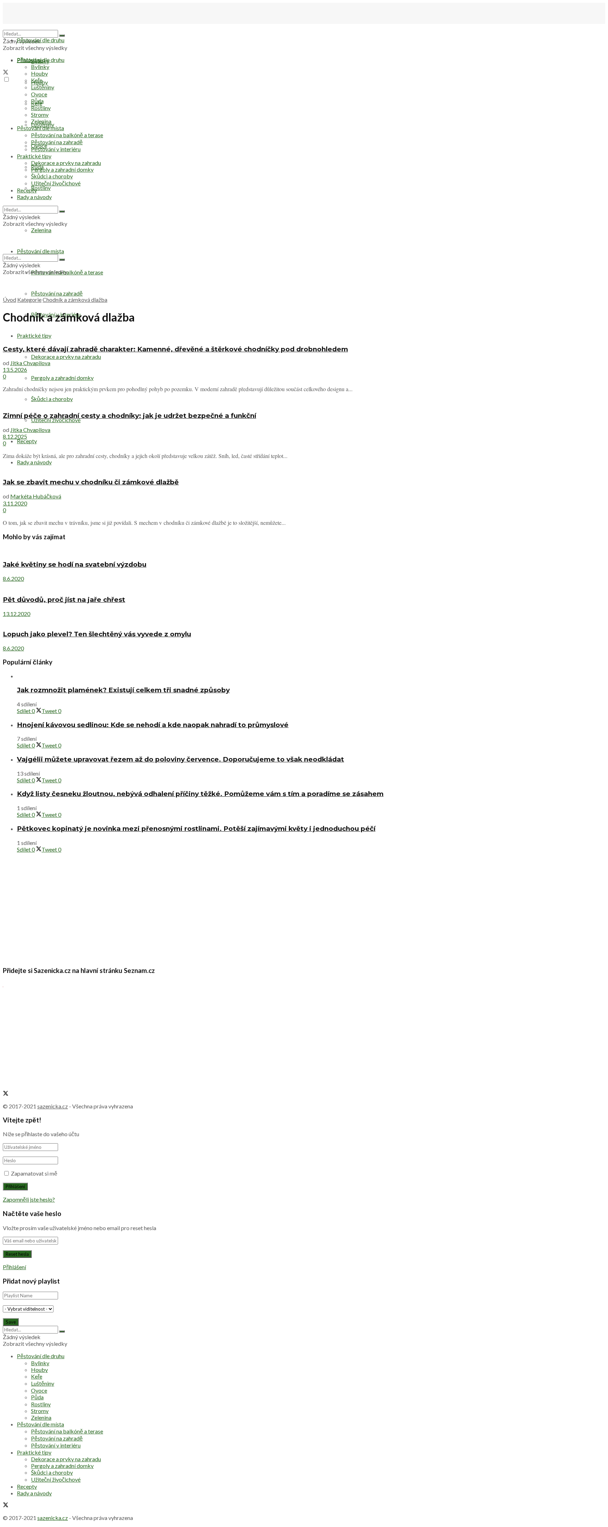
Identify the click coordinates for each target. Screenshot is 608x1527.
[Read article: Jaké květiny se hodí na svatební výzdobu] (304, 550)
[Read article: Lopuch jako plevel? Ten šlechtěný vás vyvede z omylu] (304, 620)
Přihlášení (14, 1267)
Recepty (27, 441)
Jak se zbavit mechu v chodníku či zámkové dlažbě (91, 482)
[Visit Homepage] (38, 26)
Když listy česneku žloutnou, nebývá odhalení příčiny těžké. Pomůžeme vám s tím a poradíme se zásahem (200, 794)
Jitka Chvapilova (30, 363)
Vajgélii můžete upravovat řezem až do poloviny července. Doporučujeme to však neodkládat (180, 759)
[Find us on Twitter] (5, 72)
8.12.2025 (15, 436)
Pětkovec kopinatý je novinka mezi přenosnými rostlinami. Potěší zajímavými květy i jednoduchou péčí (196, 829)
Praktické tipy (34, 156)
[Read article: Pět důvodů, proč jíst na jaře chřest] (304, 585)
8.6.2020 (13, 578)
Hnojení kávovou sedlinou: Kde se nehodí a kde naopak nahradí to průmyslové (153, 725)
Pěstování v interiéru (56, 149)
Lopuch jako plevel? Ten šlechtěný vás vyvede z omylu (97, 634)
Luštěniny (42, 87)
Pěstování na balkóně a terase (67, 135)
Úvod (9, 299)
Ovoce (39, 94)
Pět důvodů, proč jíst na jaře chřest (64, 600)
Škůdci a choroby (52, 176)
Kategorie (29, 299)
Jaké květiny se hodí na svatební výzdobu (74, 564)
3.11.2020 (15, 503)
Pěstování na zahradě (57, 293)
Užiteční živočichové (56, 419)
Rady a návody (34, 462)
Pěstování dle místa (40, 128)
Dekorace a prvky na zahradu (66, 356)
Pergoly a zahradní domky (62, 377)
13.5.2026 (15, 369)
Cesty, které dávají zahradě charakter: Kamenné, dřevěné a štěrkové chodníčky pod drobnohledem (175, 349)
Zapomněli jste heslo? (29, 1199)
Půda (37, 100)
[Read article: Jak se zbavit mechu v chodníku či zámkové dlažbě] (304, 468)
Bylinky (40, 66)
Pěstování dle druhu (40, 40)
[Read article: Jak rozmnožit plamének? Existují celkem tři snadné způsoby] (311, 676)
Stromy (40, 114)
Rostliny (41, 187)
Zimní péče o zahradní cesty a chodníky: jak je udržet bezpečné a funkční (129, 416)
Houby (39, 73)
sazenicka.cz (52, 1106)
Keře (36, 80)
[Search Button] (62, 35)
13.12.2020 (16, 613)
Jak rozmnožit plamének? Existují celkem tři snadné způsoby (123, 690)
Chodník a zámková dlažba (75, 299)
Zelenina (41, 121)
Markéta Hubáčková (35, 496)
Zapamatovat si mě (34, 1173)
